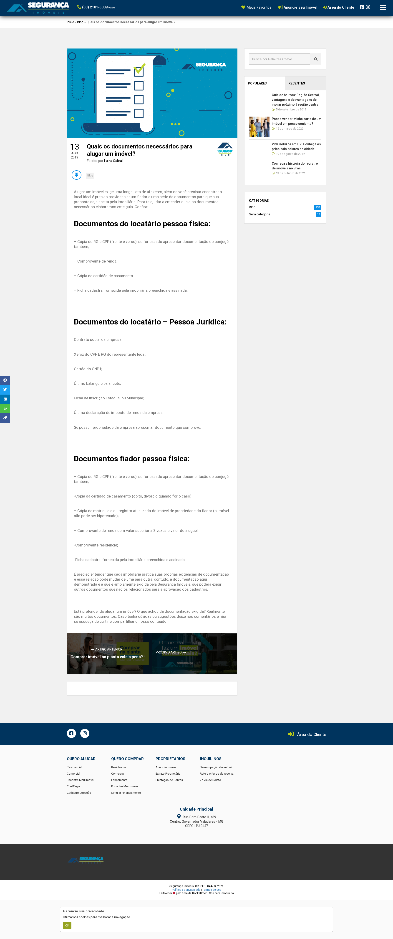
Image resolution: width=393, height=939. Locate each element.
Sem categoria (259, 214)
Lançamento (119, 780)
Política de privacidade (186, 889)
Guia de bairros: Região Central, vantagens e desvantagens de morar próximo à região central (296, 99)
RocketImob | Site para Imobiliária (213, 893)
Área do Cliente (311, 734)
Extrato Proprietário (168, 773)
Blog (80, 22)
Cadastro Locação (79, 792)
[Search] (315, 59)
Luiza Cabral (113, 161)
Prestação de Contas (169, 780)
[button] (105, 7)
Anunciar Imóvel (166, 767)
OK (67, 925)
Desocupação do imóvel (216, 767)
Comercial (73, 773)
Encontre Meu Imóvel (80, 780)
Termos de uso (211, 889)
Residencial (74, 767)
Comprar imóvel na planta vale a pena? (107, 656)
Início (70, 22)
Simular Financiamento (126, 792)
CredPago (73, 786)
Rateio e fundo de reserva (217, 773)
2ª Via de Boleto (210, 780)
